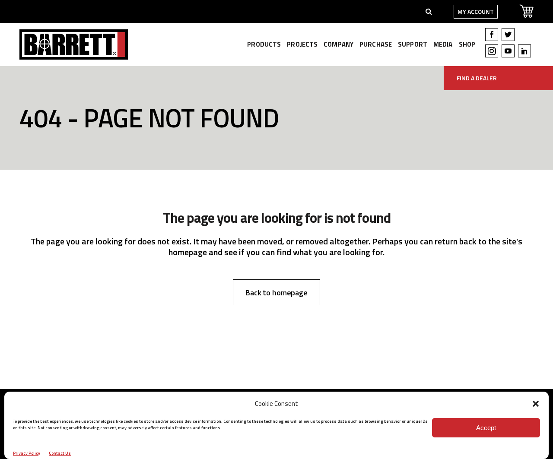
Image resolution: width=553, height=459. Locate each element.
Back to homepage (276, 292)
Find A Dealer (477, 77)
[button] (535, 403)
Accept (486, 427)
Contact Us (60, 453)
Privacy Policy (26, 453)
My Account (476, 11)
